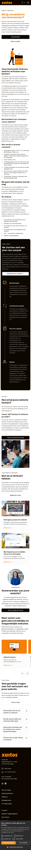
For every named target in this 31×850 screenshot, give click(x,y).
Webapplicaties (6, 800)
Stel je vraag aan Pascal (15, 610)
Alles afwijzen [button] (23, 842)
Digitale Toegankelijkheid (9, 814)
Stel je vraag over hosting (15, 438)
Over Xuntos (5, 817)
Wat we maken (15, 41)
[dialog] (15, 835)
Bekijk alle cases (15, 495)
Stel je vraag (15, 702)
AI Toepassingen (7, 804)
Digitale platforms (7, 793)
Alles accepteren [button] (8, 842)
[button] (23, 3)
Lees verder (11, 832)
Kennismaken (15, 37)
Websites (5, 797)
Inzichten (4, 810)
